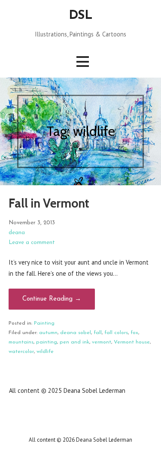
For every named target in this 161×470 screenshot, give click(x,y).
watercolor (21, 351)
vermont (101, 342)
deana (17, 232)
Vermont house (132, 342)
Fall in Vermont (49, 203)
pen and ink (74, 342)
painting (46, 342)
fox (134, 332)
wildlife (45, 351)
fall (98, 332)
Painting (44, 323)
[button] (82, 61)
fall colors (116, 332)
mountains (21, 342)
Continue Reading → (51, 299)
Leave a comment (32, 242)
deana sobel (75, 332)
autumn (48, 332)
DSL (80, 15)
